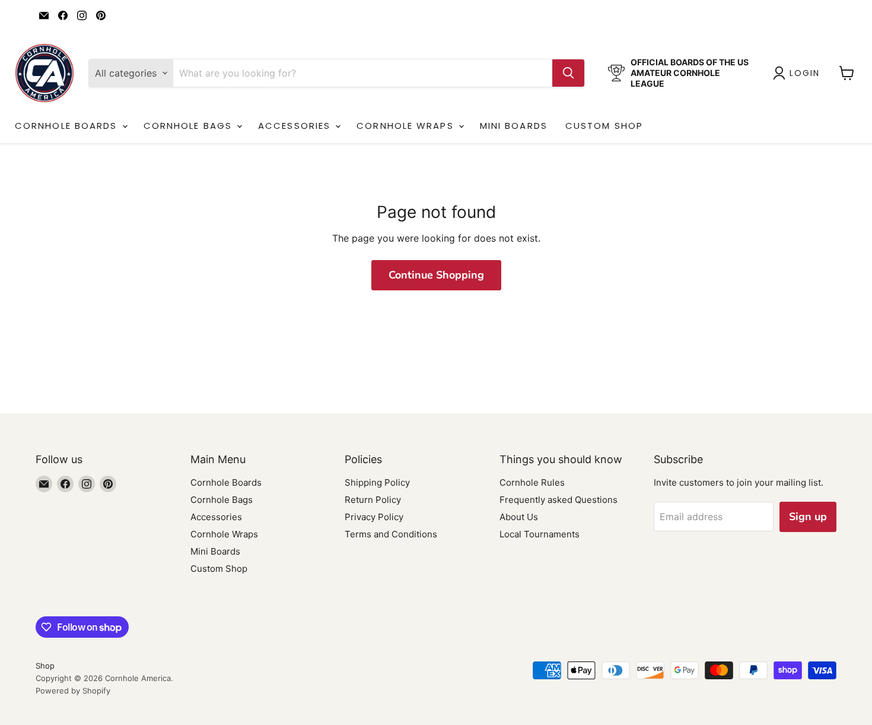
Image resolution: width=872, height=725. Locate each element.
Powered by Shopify (73, 690)
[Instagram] (82, 15)
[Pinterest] (101, 15)
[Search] (568, 73)
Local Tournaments (539, 534)
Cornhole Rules (532, 482)
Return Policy (373, 499)
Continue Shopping (436, 275)
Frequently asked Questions (558, 499)
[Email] (44, 15)
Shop (45, 665)
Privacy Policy (374, 517)
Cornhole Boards (68, 125)
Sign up (808, 516)
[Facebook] (63, 15)
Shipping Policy (377, 482)
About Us (518, 517)
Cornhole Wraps (407, 125)
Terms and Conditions (391, 534)
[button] (799, 73)
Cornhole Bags (189, 125)
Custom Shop (604, 125)
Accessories (296, 125)
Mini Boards (514, 125)
